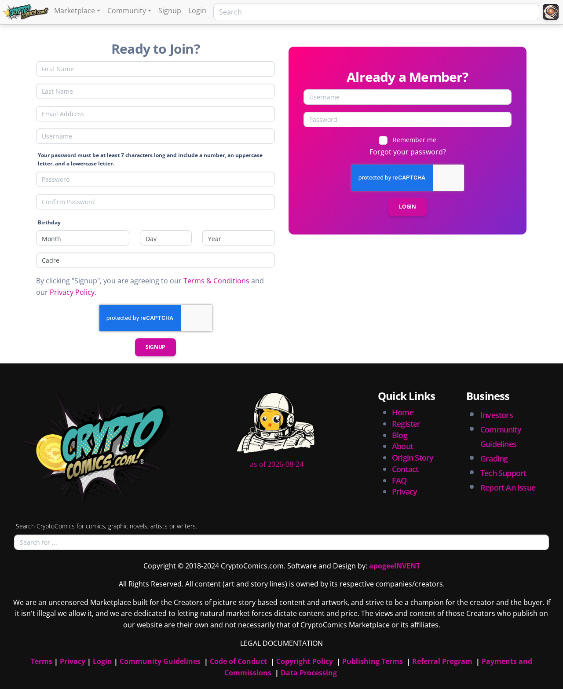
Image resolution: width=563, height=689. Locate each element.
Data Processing (309, 673)
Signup (169, 10)
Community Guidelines (160, 661)
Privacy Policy (72, 292)
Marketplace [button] (74, 10)
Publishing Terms (372, 661)
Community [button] (126, 10)
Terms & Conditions (216, 281)
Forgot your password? (407, 152)
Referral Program (442, 661)
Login (197, 10)
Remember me (414, 140)
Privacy (404, 491)
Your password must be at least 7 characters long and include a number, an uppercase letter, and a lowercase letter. (150, 159)
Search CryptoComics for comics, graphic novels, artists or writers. (106, 526)
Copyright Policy (304, 661)
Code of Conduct (238, 661)
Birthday (49, 222)
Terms (41, 661)
